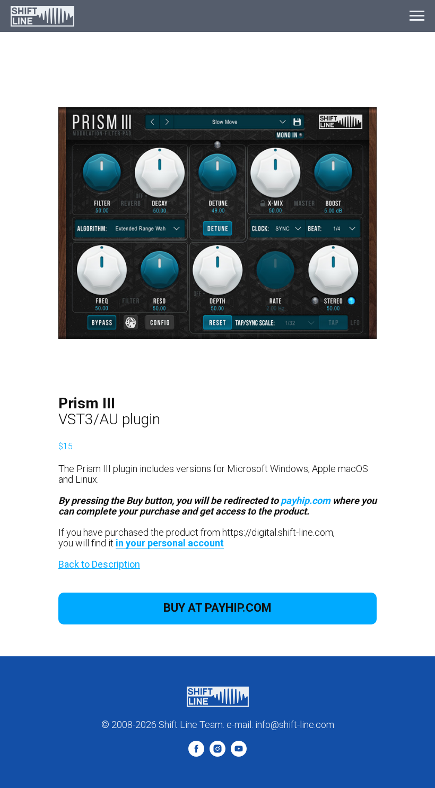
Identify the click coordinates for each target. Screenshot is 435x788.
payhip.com (305, 500)
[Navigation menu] (417, 16)
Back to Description (99, 564)
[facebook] (196, 753)
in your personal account (170, 543)
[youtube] (239, 753)
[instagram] (217, 753)
